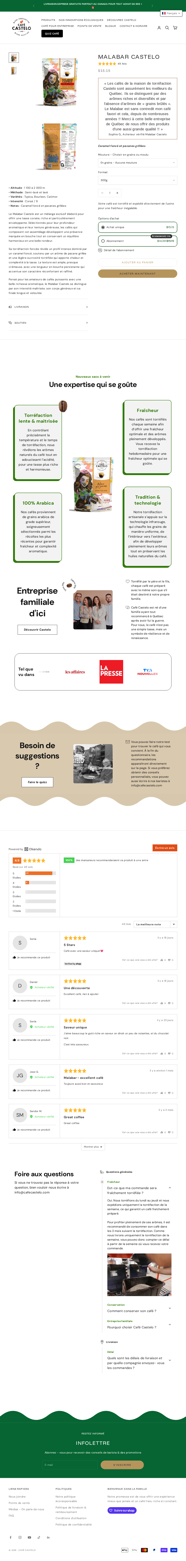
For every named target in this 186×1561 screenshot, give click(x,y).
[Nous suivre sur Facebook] (10, 1537)
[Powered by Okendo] (25, 849)
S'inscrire (122, 1465)
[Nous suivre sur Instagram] (20, 1537)
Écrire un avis (165, 847)
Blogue (110, 25)
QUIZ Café (52, 33)
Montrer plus (91, 1146)
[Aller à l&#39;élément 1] (14, 58)
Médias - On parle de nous (26, 1509)
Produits (48, 19)
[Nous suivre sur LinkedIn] (48, 1537)
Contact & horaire (133, 25)
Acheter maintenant (138, 273)
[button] (112, 63)
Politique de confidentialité (74, 1524)
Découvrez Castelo (121, 19)
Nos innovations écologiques (81, 19)
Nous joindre (17, 1496)
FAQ (11, 1515)
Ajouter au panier (137, 262)
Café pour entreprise (57, 25)
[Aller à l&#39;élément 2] (14, 71)
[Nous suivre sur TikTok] (39, 1537)
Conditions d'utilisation (71, 1518)
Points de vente (90, 25)
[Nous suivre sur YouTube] (29, 1537)
